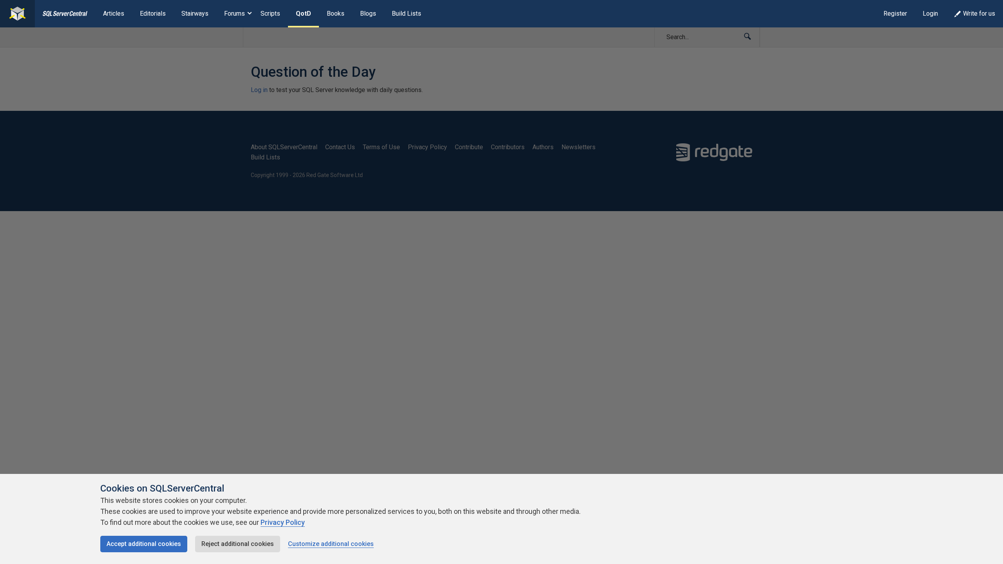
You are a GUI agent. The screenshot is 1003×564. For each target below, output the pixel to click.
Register (895, 13)
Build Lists (406, 13)
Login (930, 13)
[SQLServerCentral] (17, 13)
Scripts (270, 13)
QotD (303, 13)
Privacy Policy (283, 522)
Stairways (194, 13)
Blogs (368, 13)
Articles (113, 13)
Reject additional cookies (237, 544)
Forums (234, 13)
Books (335, 13)
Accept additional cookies (144, 544)
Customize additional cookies (331, 544)
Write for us (979, 13)
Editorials (153, 13)
